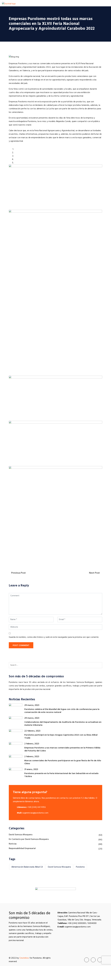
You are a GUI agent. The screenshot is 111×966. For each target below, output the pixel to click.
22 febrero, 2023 (32, 731)
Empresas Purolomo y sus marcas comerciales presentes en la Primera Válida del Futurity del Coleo (62, 749)
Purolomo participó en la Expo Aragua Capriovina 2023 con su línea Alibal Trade (60, 736)
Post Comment (21, 645)
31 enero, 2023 (31, 769)
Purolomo (80, 867)
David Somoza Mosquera (20, 834)
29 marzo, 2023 (31, 705)
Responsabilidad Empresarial (22, 848)
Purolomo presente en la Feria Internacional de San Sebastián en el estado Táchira (61, 775)
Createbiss (24, 958)
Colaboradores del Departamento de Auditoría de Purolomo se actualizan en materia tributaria (62, 723)
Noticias (13, 844)
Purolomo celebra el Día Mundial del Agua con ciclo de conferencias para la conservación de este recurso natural (61, 711)
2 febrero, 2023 (31, 744)
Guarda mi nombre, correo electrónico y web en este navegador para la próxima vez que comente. (54, 637)
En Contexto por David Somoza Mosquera (29, 839)
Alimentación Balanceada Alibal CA (27, 867)
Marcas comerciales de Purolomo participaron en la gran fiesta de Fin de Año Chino (62, 762)
